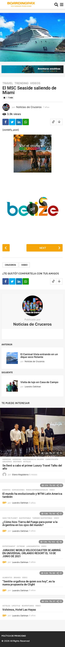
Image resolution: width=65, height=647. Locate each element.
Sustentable (25, 518)
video (24, 265)
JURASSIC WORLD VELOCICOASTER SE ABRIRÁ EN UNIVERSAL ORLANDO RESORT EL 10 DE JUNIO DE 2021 (31, 553)
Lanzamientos (33, 546)
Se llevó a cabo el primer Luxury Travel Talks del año (32, 467)
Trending (22, 83)
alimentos (7, 577)
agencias (6, 459)
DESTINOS (17, 462)
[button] (56, 5)
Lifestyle (16, 606)
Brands (17, 577)
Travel (7, 83)
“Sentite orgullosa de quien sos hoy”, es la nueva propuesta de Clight (28, 583)
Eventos (6, 490)
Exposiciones (18, 490)
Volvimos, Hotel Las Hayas (19, 609)
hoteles (27, 462)
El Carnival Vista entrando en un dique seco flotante (39, 355)
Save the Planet (10, 518)
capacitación (52, 459)
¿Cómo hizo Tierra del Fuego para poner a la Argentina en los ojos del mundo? (29, 523)
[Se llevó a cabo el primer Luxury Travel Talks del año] (32, 432)
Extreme (21, 546)
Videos (35, 83)
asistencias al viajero (33, 459)
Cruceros (10, 265)
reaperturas (28, 606)
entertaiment (8, 546)
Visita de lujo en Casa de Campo (39, 382)
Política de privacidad (14, 636)
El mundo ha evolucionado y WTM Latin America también (32, 495)
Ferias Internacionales (37, 490)
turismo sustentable (42, 518)
